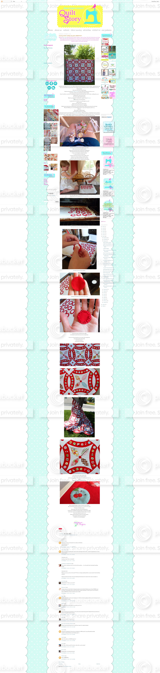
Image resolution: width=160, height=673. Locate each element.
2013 (103, 233)
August (105, 290)
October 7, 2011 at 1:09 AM (68, 554)
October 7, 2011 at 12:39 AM (68, 547)
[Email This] (66, 533)
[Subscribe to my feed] (53, 89)
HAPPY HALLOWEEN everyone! (108, 244)
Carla (62, 609)
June (104, 294)
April (105, 297)
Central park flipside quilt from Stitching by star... (108, 281)
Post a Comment (61, 662)
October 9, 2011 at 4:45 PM (68, 653)
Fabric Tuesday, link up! (107, 242)
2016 (103, 228)
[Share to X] (68, 533)
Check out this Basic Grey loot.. (108, 278)
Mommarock (64, 587)
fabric (81, 112)
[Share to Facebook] (69, 533)
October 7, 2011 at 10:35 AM (68, 607)
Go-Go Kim (63, 581)
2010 (103, 304)
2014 (103, 231)
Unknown (63, 541)
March (105, 299)
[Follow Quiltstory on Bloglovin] (106, 117)
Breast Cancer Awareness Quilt (108, 271)
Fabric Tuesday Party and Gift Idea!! (109, 253)
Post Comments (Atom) (67, 666)
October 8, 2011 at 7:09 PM (68, 646)
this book (88, 98)
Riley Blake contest (75, 91)
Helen (63, 596)
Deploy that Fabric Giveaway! (108, 274)
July (104, 292)
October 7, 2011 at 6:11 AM (68, 593)
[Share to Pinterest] (70, 533)
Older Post (98, 663)
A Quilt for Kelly (106, 248)
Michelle (63, 655)
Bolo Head (65, 37)
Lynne (63, 643)
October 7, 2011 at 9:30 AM (68, 600)
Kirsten (63, 649)
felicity (63, 603)
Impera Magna (64, 549)
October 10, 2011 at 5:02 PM (68, 659)
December (105, 237)
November (105, 239)
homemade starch (85, 195)
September (105, 289)
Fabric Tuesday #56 (106, 272)
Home (79, 663)
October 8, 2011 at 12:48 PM (68, 634)
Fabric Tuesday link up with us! (108, 263)
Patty (63, 617)
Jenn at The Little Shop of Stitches (67, 623)
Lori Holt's (76, 112)
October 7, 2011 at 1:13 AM (68, 560)
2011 (103, 236)
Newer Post (60, 663)
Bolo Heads (71, 86)
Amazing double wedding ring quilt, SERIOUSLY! (70, 35)
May (104, 295)
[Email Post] (64, 533)
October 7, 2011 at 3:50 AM (68, 568)
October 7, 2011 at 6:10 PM (68, 620)
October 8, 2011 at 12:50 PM (68, 640)
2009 (103, 306)
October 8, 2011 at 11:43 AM (68, 626)
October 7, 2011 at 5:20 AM (68, 584)
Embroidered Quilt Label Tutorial (109, 269)
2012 (103, 234)
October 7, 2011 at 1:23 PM (68, 614)
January (105, 302)
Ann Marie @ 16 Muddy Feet (67, 563)
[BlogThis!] (67, 533)
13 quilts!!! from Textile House (108, 267)
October (105, 241)
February (105, 300)
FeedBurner (54, 195)
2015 (103, 229)
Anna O (63, 629)
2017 (103, 226)
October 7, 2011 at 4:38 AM (68, 578)
